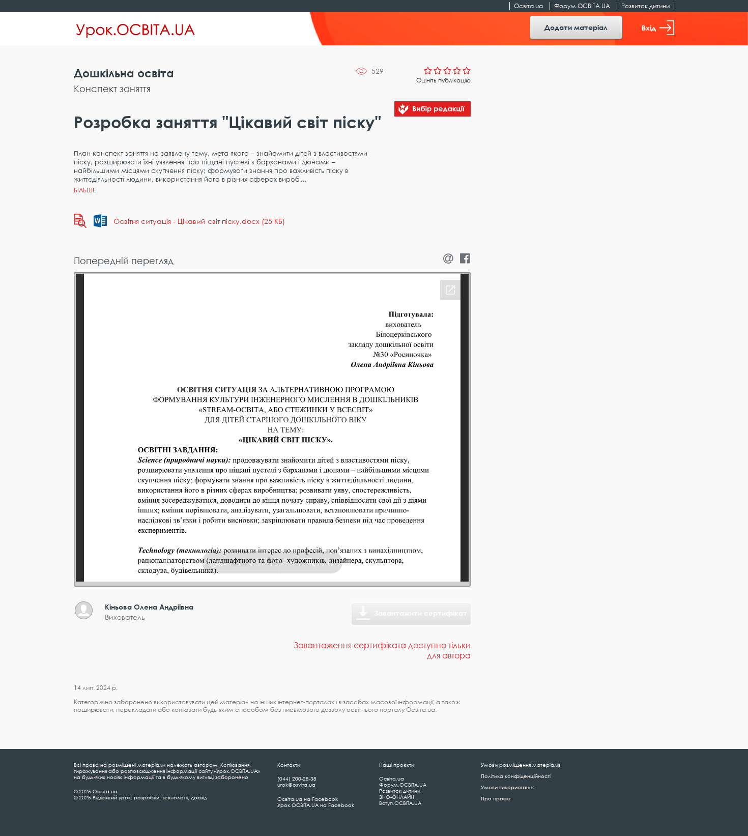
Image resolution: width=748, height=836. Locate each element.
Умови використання (507, 787)
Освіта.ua (528, 6)
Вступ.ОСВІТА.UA (400, 803)
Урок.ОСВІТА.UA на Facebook (315, 805)
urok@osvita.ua (296, 785)
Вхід (649, 27)
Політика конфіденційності (516, 776)
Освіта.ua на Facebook (307, 799)
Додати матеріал (576, 27)
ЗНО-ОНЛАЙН (396, 797)
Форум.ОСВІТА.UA (582, 6)
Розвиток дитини (645, 6)
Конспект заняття (112, 88)
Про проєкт (496, 798)
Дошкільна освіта (124, 73)
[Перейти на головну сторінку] (135, 29)
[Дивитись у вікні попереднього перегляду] (80, 221)
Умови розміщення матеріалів (521, 765)
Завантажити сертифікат (421, 613)
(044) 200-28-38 (297, 778)
